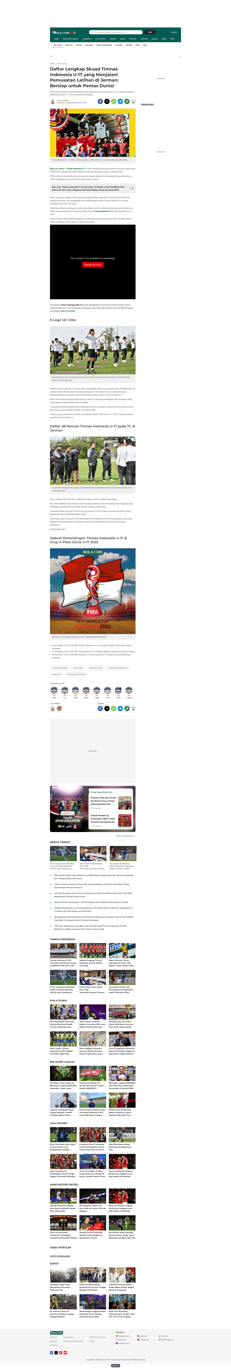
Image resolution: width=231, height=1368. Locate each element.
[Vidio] (60, 1352)
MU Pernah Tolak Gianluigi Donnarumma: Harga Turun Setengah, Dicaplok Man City (122, 1235)
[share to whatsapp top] (113, 101)
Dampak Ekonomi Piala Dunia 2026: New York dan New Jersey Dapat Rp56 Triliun (121, 1024)
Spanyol (133, 39)
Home (56, 39)
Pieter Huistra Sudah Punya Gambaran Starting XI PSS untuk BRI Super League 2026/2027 (92, 1112)
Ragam (154, 39)
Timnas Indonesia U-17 (76, 168)
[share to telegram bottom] (120, 708)
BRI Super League (70, 39)
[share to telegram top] (120, 101)
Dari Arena (89, 45)
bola (64, 32)
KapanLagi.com (167, 1340)
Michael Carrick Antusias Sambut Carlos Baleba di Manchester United (90, 1235)
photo (137, 45)
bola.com (104, 1360)
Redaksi (53, 1341)
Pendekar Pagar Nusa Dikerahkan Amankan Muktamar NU (60, 1287)
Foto (172, 39)
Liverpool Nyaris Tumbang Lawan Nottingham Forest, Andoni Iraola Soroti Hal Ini (91, 1147)
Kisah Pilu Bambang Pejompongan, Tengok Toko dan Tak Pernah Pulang (122, 1314)
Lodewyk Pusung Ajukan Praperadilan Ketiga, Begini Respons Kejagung (121, 1287)
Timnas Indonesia (62, 939)
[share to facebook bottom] (100, 708)
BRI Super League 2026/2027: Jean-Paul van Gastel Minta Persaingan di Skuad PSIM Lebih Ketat (122, 1085)
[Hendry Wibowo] (59, 708)
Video (163, 39)
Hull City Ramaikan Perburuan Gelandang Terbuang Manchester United (63, 1235)
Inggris (113, 39)
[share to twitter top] (107, 101)
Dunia (122, 39)
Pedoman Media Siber (73, 1341)
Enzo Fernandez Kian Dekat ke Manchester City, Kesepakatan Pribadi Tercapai (63, 1147)
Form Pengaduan (97, 1337)
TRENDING (147, 104)
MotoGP (144, 39)
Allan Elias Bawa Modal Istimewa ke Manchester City (120, 1147)
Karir (92, 1341)
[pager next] (180, 56)
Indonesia (86, 39)
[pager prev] (51, 56)
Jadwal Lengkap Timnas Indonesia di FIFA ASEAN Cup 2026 (90, 963)
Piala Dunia (100, 39)
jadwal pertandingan (104, 45)
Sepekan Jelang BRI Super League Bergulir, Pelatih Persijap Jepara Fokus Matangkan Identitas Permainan (62, 1112)
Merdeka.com (124, 1343)
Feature (79, 45)
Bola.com (54, 168)
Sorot (54, 1263)
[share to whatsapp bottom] (113, 708)
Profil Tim (69, 45)
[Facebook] (51, 1352)
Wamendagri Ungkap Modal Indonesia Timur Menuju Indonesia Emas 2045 (92, 1314)
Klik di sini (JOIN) (68, 311)
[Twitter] (56, 1352)
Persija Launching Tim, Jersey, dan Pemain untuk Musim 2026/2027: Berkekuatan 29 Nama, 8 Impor (91, 1085)
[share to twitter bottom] (107, 708)
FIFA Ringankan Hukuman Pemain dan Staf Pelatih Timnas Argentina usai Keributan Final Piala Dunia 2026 (62, 1024)
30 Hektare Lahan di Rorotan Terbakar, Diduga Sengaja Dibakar (62, 1314)
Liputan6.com (124, 1336)
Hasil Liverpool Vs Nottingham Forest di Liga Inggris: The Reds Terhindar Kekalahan (62, 1173)
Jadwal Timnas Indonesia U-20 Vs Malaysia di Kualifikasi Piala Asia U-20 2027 (91, 902)
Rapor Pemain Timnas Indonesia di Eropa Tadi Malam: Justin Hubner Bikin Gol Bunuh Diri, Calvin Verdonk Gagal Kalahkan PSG (121, 963)
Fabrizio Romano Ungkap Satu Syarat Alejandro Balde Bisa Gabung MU (63, 1208)
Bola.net (164, 1336)
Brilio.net (122, 1340)
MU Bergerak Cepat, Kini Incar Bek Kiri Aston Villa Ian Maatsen (92, 1208)
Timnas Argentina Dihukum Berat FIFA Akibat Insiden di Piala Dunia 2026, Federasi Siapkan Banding (121, 1051)
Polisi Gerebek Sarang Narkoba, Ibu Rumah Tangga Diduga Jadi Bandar (92, 1287)
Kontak (53, 1337)
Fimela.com (144, 1340)
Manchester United (64, 1184)
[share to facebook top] (100, 101)
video (145, 45)
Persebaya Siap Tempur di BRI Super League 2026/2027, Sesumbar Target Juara (63, 1085)
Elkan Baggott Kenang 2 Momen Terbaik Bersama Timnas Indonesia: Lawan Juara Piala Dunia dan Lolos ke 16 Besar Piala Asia (92, 1051)
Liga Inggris (58, 1123)
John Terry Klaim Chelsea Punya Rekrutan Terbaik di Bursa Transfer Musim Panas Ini (92, 1173)
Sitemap (53, 1345)
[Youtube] (65, 1352)
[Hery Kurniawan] (53, 101)
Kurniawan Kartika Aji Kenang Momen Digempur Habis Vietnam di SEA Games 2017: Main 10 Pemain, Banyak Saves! (122, 866)
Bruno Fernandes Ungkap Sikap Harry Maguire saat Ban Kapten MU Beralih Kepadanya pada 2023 (120, 1173)
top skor (129, 45)
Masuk (174, 32)
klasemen (118, 45)
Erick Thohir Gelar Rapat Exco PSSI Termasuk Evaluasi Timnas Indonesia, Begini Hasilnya (92, 866)
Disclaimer (68, 1337)
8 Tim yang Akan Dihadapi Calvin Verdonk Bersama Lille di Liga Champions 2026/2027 (62, 866)
